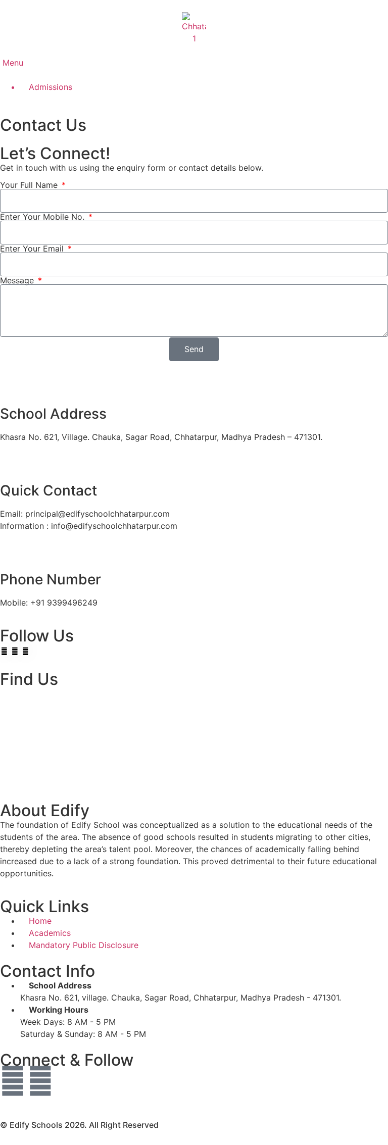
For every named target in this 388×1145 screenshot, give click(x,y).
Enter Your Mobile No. (43, 217)
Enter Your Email (33, 248)
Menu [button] (11, 63)
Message (18, 280)
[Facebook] (12, 1080)
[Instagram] (40, 1080)
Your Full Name (30, 185)
